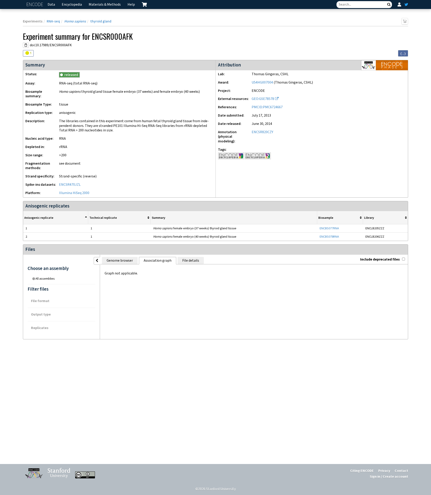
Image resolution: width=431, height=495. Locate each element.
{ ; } (403, 53)
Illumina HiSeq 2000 (74, 193)
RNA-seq (53, 21)
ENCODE (35, 4)
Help (131, 4)
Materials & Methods (105, 4)
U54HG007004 (262, 82)
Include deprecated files (380, 259)
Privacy (384, 470)
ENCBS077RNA (329, 228)
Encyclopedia (72, 4)
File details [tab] (190, 260)
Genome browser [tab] (120, 260)
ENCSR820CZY (262, 132)
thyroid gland (100, 21)
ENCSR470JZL (70, 184)
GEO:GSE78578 (263, 99)
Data (51, 4)
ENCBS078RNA (329, 236)
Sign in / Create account (389, 476)
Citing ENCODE (362, 470)
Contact (401, 470)
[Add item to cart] (404, 21)
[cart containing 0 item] (144, 4)
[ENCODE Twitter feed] (406, 4)
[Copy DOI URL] (26, 45)
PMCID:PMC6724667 (267, 107)
